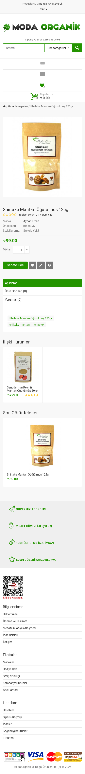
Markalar (8, 662)
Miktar (7, 249)
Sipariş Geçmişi (12, 717)
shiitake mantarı (19, 324)
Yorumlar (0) (13, 299)
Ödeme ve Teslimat (15, 621)
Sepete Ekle (15, 265)
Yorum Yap (46, 215)
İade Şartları (10, 635)
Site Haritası (10, 690)
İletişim (7, 642)
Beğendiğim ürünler (15, 731)
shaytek (39, 324)
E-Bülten (8, 737)
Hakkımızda (10, 614)
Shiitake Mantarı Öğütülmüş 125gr (51, 106)
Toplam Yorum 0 (28, 215)
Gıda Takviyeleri (18, 106)
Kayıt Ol (57, 3)
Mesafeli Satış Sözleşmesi (19, 628)
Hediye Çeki (10, 669)
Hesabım (8, 710)
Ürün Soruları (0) (16, 291)
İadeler (7, 724)
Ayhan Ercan (31, 221)
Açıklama (11, 283)
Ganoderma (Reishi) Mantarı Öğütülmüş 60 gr (22, 389)
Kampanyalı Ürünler (15, 683)
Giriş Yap (42, 3)
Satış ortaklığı (11, 676)
